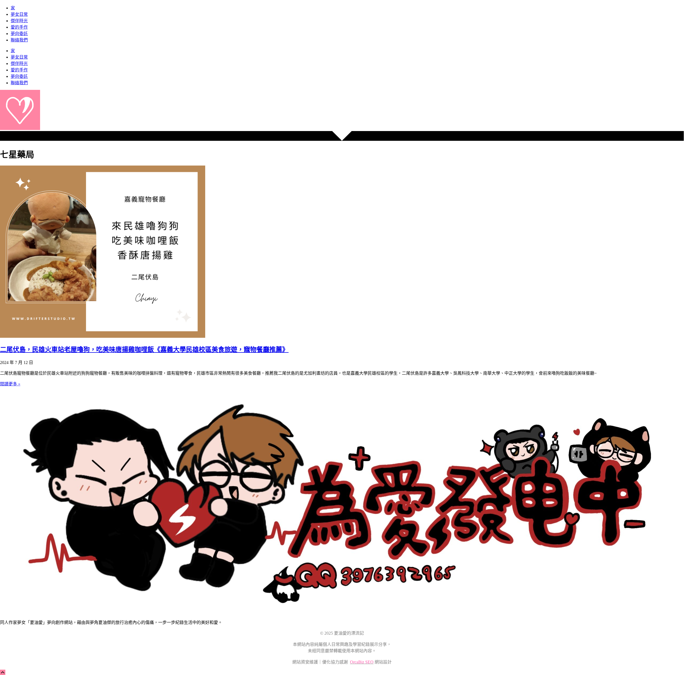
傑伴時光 (19, 20)
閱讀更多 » (10, 384)
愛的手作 (19, 27)
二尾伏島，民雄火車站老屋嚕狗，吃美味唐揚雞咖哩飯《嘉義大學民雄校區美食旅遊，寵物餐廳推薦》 (144, 349)
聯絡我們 (19, 40)
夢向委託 (19, 33)
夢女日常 (19, 14)
